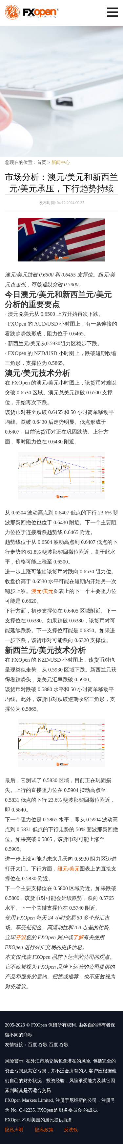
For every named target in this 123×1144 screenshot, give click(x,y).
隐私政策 (44, 1129)
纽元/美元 (68, 868)
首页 (41, 162)
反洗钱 (71, 1129)
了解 (78, 937)
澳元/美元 (42, 591)
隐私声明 (15, 1129)
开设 (20, 937)
